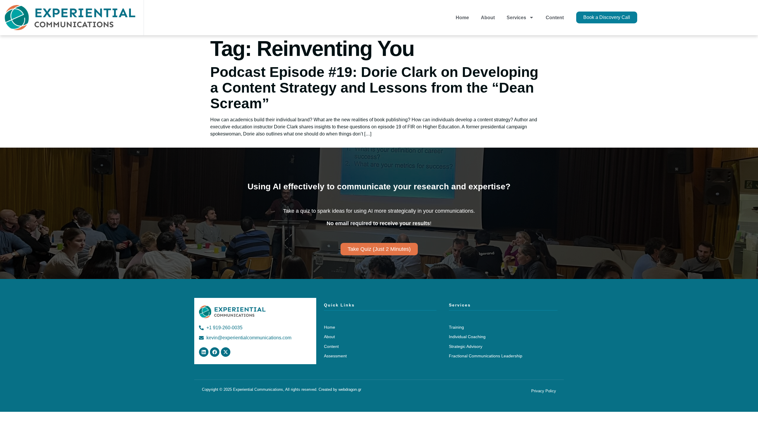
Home (462, 17)
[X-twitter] (225, 352)
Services (516, 17)
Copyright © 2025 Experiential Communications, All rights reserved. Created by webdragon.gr (281, 389)
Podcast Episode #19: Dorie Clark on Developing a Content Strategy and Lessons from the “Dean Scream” (374, 87)
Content (555, 17)
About (488, 17)
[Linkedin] (203, 352)
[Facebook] (214, 352)
